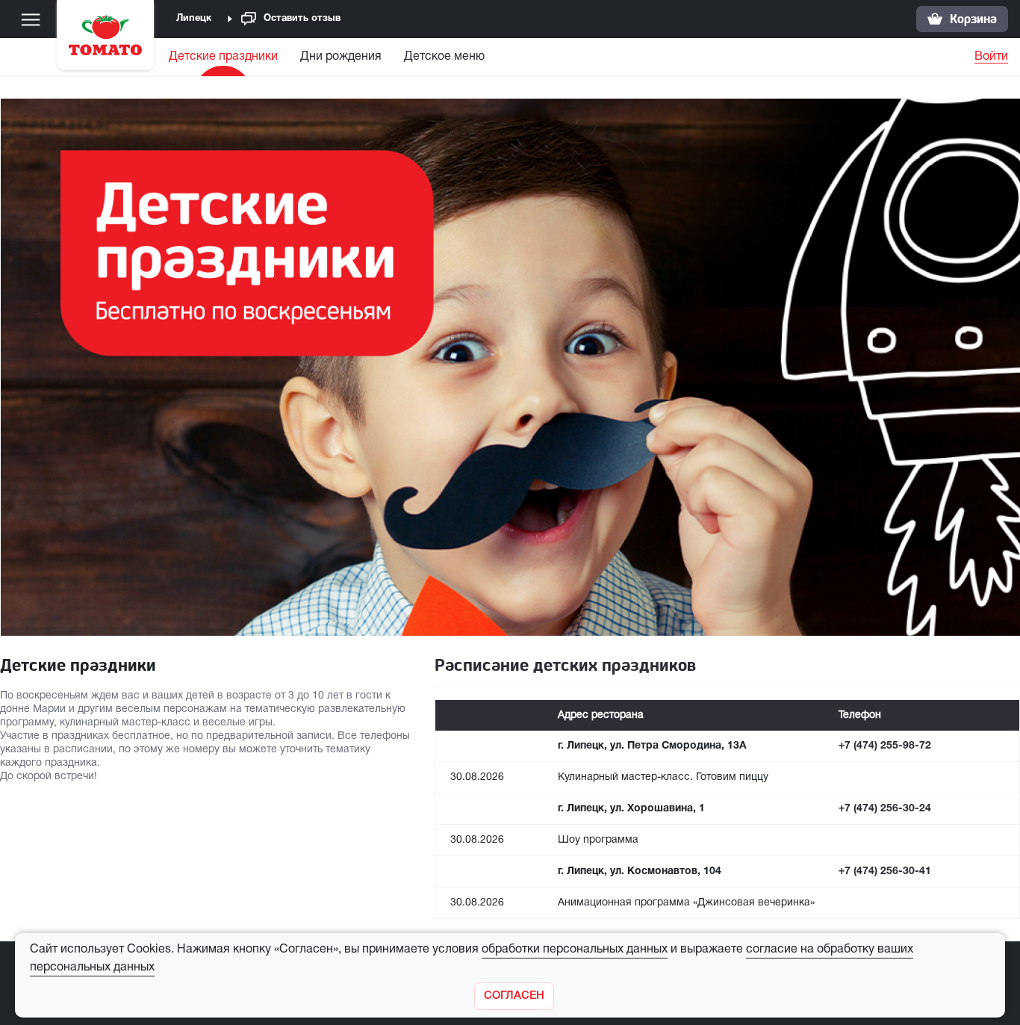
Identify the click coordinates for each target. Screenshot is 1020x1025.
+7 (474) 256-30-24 (885, 809)
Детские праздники (223, 57)
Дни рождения (341, 57)
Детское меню (444, 57)
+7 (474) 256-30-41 (885, 871)
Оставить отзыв (302, 18)
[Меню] (30, 19)
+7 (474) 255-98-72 (885, 746)
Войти (991, 57)
